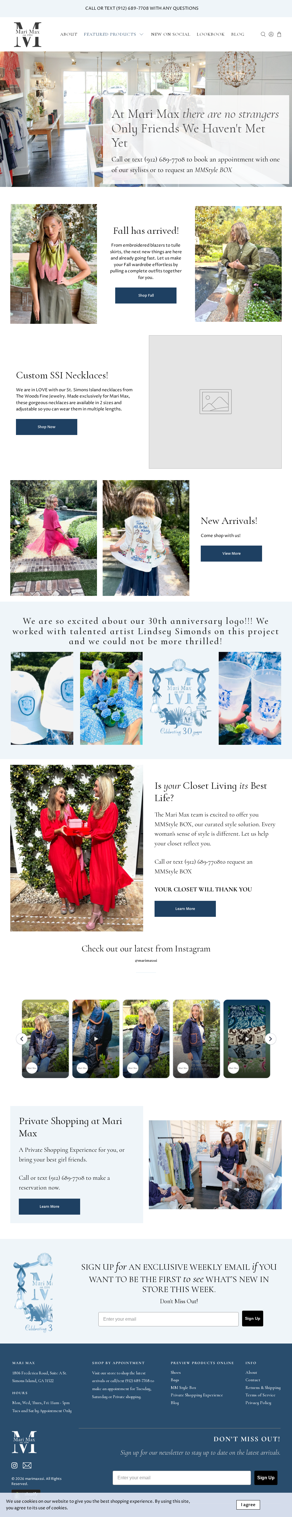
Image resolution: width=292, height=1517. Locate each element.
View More (231, 553)
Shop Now (46, 427)
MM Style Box (183, 1387)
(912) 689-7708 (164, 159)
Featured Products (110, 34)
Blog (237, 34)
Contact (253, 1379)
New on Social (170, 34)
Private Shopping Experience (197, 1395)
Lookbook (211, 34)
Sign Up (252, 1318)
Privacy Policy (258, 1402)
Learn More (185, 909)
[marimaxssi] (27, 34)
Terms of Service (260, 1395)
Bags (175, 1379)
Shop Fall (146, 295)
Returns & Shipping (263, 1387)
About (69, 34)
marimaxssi (34, 1479)
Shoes (176, 1372)
